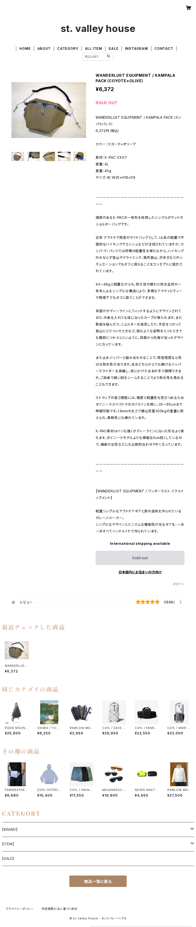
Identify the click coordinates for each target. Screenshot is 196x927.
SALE (113, 48)
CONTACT (163, 48)
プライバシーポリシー (20, 909)
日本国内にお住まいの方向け (140, 572)
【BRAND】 (10, 829)
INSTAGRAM (136, 48)
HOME (25, 48)
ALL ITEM (93, 48)
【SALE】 (8, 858)
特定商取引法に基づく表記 (59, 909)
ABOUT (44, 48)
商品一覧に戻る (98, 881)
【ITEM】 (8, 844)
